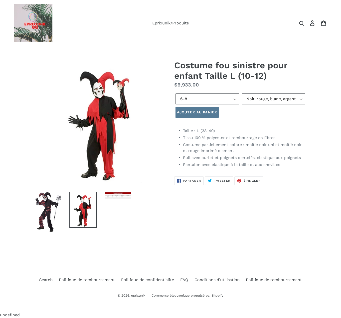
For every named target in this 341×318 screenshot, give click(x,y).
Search (46, 279)
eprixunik (138, 295)
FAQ (184, 279)
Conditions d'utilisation (217, 279)
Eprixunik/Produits (170, 23)
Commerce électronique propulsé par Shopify (187, 295)
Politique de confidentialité (147, 279)
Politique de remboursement (87, 279)
